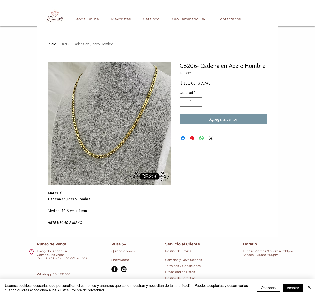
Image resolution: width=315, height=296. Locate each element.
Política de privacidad (87, 289)
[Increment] (198, 102)
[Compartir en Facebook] (183, 138)
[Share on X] (211, 138)
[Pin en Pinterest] (192, 138)
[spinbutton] (191, 102)
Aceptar (293, 287)
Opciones (268, 287)
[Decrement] (183, 102)
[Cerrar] (309, 287)
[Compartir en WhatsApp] (202, 138)
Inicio (52, 44)
